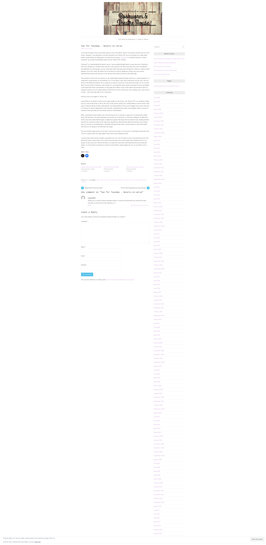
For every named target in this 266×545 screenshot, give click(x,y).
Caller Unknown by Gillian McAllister (165, 63)
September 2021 (159, 315)
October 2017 (158, 498)
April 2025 (157, 152)
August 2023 (158, 230)
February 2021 (158, 343)
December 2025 (159, 121)
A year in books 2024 (101, 180)
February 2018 (158, 483)
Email (83, 256)
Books (87, 180)
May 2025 (157, 148)
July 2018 (157, 463)
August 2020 (158, 366)
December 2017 (159, 491)
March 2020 (157, 386)
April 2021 (157, 335)
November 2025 (159, 125)
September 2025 (159, 133)
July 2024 (157, 187)
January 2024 (158, 210)
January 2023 (158, 257)
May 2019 (157, 424)
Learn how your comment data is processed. (120, 280)
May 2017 (157, 518)
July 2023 (156, 234)
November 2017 (159, 494)
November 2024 (159, 172)
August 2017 (158, 506)
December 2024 (159, 168)
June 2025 (157, 144)
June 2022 (157, 281)
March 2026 (157, 109)
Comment (84, 221)
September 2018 (159, 456)
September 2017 (159, 502)
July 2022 (156, 277)
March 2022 (157, 292)
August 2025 (158, 136)
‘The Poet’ (123, 57)
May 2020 (157, 378)
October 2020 (158, 358)
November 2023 (159, 218)
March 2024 (157, 203)
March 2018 (157, 479)
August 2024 (158, 183)
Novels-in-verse (124, 180)
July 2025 (157, 140)
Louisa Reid (116, 180)
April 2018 (157, 475)
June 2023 (157, 238)
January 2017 (158, 533)
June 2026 (157, 98)
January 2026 (158, 117)
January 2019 (158, 440)
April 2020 (157, 382)
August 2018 (158, 459)
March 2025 (157, 156)
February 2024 (158, 207)
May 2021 (157, 331)
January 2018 (158, 487)
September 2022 (159, 269)
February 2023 (158, 253)
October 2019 (158, 405)
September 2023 (159, 226)
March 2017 (157, 526)
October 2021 (158, 312)
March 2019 (157, 432)
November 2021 (159, 308)
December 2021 (159, 304)
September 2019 (159, 409)
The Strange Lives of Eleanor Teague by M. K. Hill (169, 59)
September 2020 (159, 362)
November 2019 (159, 401)
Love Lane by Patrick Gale (162, 74)
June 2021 (157, 327)
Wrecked (138, 180)
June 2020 (157, 374)
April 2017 (157, 522)
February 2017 (158, 530)
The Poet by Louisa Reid (111, 167)
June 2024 (157, 191)
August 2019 (158, 413)
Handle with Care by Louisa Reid (91, 167)
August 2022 (158, 273)
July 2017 (157, 510)
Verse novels (132, 180)
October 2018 (158, 452)
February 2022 (158, 296)
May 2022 (157, 284)
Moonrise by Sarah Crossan (135, 167)
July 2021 (156, 323)
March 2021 (157, 339)
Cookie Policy (37, 542)
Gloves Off (110, 180)
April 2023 (157, 245)
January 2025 (158, 164)
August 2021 (158, 319)
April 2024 (157, 199)
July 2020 (157, 370)
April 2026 (157, 105)
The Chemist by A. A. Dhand (162, 66)
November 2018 (159, 448)
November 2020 (159, 354)
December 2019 (159, 397)
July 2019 (157, 417)
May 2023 (157, 242)
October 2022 (158, 265)
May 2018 (157, 471)
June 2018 (157, 467)
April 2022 (157, 288)
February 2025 (158, 160)
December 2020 (159, 351)
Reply (89, 205)
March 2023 (157, 249)
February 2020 (158, 389)
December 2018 (159, 444)
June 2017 (157, 514)
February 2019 (158, 436)
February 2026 (158, 113)
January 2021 (158, 347)
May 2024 (157, 195)
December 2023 (159, 214)
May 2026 (157, 102)
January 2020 (158, 393)
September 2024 (159, 179)
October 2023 (158, 222)
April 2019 (157, 428)
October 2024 (158, 175)
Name (83, 247)
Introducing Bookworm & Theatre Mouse (133, 39)
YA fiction (143, 180)
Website (83, 265)
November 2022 (159, 261)
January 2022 (158, 300)
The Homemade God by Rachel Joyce (165, 70)
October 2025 (158, 129)
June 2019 (157, 421)
